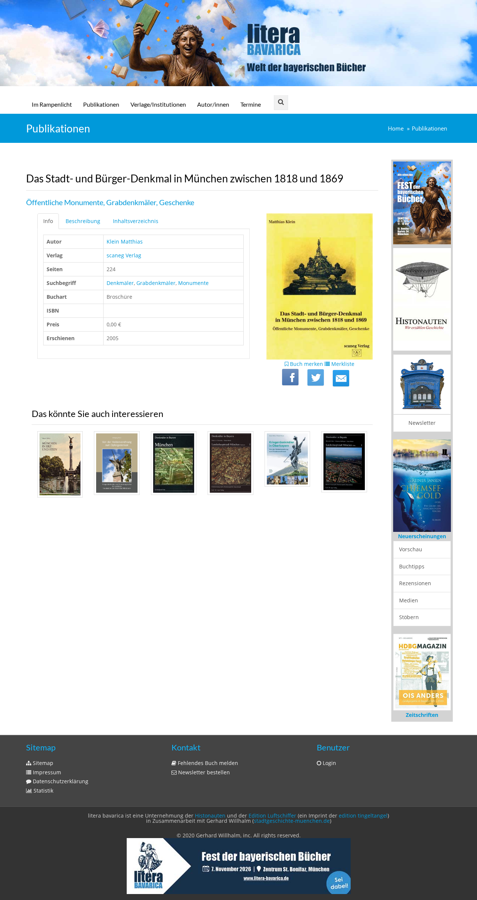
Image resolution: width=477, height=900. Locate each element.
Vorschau (410, 549)
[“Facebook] (290, 377)
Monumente (193, 282)
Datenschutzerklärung (59, 781)
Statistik (42, 790)
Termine (250, 104)
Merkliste (342, 363)
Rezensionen (415, 583)
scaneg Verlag (124, 255)
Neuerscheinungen (422, 536)
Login (328, 762)
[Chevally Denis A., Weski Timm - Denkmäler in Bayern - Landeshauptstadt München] (230, 463)
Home (396, 128)
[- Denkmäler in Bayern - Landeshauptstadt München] (173, 463)
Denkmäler (120, 282)
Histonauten (210, 815)
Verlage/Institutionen (158, 104)
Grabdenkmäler (156, 282)
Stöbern (409, 617)
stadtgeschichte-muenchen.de (292, 820)
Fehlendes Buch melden (207, 762)
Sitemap (42, 762)
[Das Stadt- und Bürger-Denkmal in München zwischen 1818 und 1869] (341, 378)
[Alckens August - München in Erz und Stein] (60, 464)
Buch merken (305, 363)
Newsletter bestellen (203, 772)
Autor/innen (213, 104)
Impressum (46, 772)
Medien (408, 600)
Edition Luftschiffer (272, 815)
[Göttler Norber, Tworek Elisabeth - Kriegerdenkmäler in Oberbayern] (287, 459)
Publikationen (101, 104)
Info (48, 221)
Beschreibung (83, 221)
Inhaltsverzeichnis (135, 221)
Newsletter (422, 422)
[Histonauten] (422, 202)
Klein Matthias (125, 241)
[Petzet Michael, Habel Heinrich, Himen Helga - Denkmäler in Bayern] (344, 461)
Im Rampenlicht (52, 104)
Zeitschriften (422, 714)
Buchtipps (411, 566)
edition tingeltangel (363, 815)
